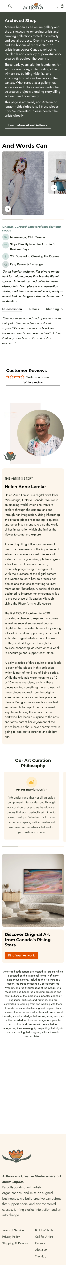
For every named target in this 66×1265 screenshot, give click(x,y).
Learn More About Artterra (27, 125)
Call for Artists (44, 1236)
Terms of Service (13, 1230)
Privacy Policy (11, 1236)
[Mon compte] (55, 6)
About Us (41, 1249)
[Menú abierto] (3, 6)
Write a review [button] (33, 382)
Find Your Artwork (21, 955)
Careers (40, 1243)
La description (12, 309)
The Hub (40, 1256)
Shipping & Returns (15, 1243)
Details (34, 309)
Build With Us (44, 1230)
